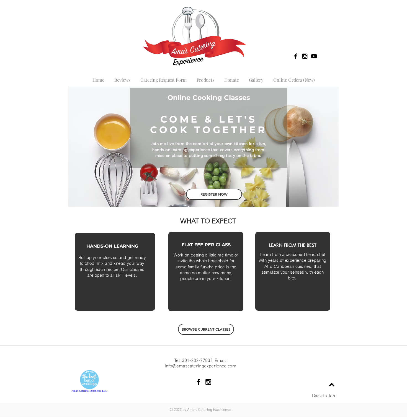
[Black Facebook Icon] (295, 56)
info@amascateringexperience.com (200, 366)
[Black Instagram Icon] (304, 56)
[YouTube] (314, 56)
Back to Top (323, 396)
